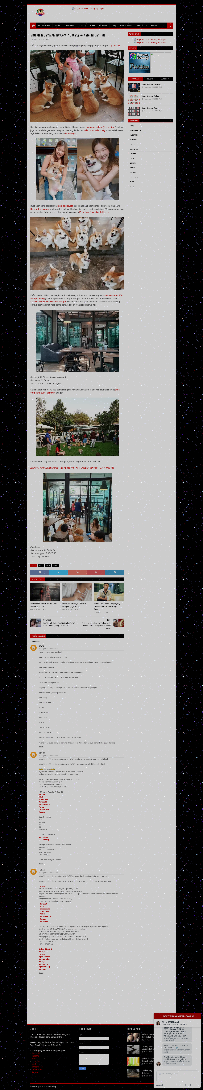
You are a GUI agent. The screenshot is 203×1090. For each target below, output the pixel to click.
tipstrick (134, 177)
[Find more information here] (177, 1050)
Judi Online (43, 964)
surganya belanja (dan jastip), (101, 127)
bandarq (82, 25)
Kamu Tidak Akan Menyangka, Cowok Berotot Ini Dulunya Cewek (107, 606)
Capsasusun (45, 909)
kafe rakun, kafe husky (94, 130)
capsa (132, 144)
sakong (154, 25)
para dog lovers (65, 206)
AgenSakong (44, 967)
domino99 (103, 25)
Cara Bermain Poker (150, 96)
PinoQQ (42, 886)
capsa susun (141, 25)
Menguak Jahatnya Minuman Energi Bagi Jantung (74, 605)
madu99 (42, 753)
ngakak (133, 163)
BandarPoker (44, 804)
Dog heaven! (114, 45)
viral (55, 565)
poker (92, 25)
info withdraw (44, 25)
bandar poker (126, 25)
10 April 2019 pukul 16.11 (49, 649)
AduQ (41, 797)
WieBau (42, 1087)
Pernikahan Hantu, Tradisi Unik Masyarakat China (43, 605)
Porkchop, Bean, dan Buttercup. (94, 212)
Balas (41, 746)
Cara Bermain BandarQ (151, 84)
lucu (41, 565)
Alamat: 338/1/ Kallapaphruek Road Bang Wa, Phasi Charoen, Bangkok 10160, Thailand (72, 467)
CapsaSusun (44, 809)
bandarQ (35, 1056)
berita (57, 25)
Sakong (42, 812)
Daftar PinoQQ (45, 949)
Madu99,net (44, 837)
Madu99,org (44, 840)
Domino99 (43, 799)
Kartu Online (44, 959)
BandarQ (42, 794)
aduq (114, 25)
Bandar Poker (37, 1067)
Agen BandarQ (45, 957)
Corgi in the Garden (39, 209)
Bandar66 (43, 802)
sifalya (41, 646)
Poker (41, 807)
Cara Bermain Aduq (150, 108)
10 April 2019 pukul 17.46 (49, 873)
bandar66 (70, 25)
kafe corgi (70, 133)
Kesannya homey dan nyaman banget (48, 301)
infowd (133, 154)
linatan (41, 869)
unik (48, 565)
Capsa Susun (37, 1069)
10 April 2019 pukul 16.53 (49, 756)
